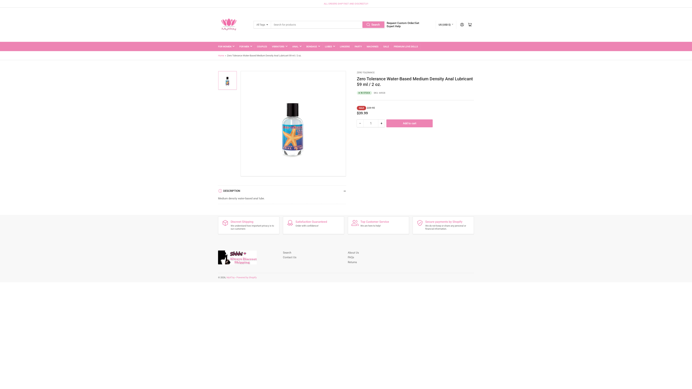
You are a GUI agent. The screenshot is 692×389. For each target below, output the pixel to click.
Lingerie (345, 46)
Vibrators (278, 46)
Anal (295, 46)
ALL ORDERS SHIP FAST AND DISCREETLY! (346, 3)
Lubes (328, 46)
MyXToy (231, 277)
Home (221, 55)
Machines (372, 46)
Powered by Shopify (246, 277)
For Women (224, 46)
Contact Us (289, 257)
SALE (386, 46)
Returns (352, 262)
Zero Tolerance (366, 72)
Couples (262, 46)
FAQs (351, 257)
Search (375, 24)
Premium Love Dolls (406, 46)
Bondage (311, 46)
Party (358, 46)
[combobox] (328, 24)
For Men (244, 46)
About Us (353, 252)
